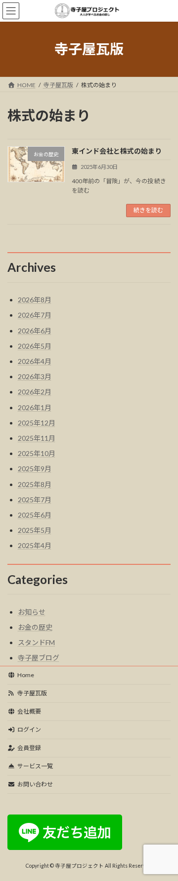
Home (25, 675)
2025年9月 (34, 468)
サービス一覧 (35, 766)
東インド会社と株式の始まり (117, 151)
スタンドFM (36, 642)
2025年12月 (36, 423)
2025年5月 (34, 530)
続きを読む (148, 210)
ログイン (29, 729)
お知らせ (31, 612)
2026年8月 (34, 299)
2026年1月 (34, 407)
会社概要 (29, 711)
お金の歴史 (35, 627)
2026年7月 (34, 315)
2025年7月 (34, 499)
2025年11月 (36, 438)
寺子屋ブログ (38, 657)
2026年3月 (34, 376)
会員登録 (29, 747)
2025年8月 (34, 484)
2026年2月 (34, 392)
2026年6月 (34, 330)
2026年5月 (34, 346)
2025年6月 (34, 515)
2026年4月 (34, 361)
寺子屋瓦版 (32, 693)
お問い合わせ (35, 784)
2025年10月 (36, 453)
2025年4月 (34, 545)
